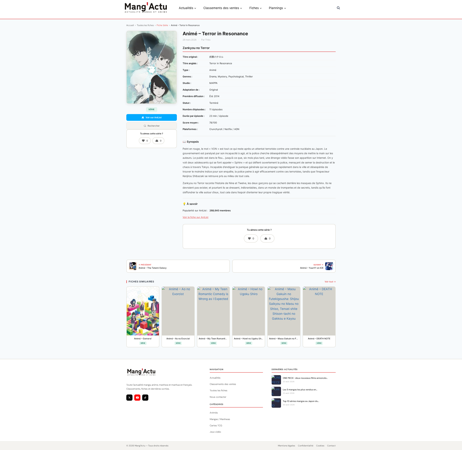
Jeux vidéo (215, 431)
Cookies (320, 445)
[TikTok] (145, 397)
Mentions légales (286, 445)
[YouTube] (137, 397)
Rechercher (154, 125)
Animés (214, 412)
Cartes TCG (216, 425)
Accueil (130, 25)
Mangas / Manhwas (220, 419)
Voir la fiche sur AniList (195, 217)
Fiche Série (162, 25)
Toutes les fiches (145, 25)
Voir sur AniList (154, 117)
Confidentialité (305, 445)
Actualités (215, 377)
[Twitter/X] (129, 397)
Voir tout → (330, 281)
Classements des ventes (223, 384)
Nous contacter (218, 396)
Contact (331, 445)
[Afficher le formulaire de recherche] (338, 8)
